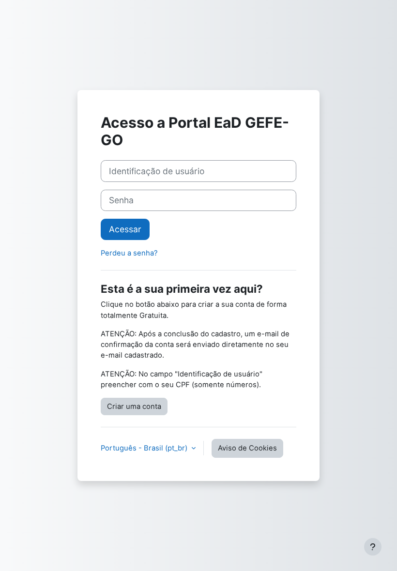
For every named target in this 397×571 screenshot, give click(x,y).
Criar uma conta (134, 406)
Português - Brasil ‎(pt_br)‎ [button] (145, 448)
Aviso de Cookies (247, 448)
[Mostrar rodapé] (373, 547)
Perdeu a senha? (129, 253)
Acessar (125, 229)
